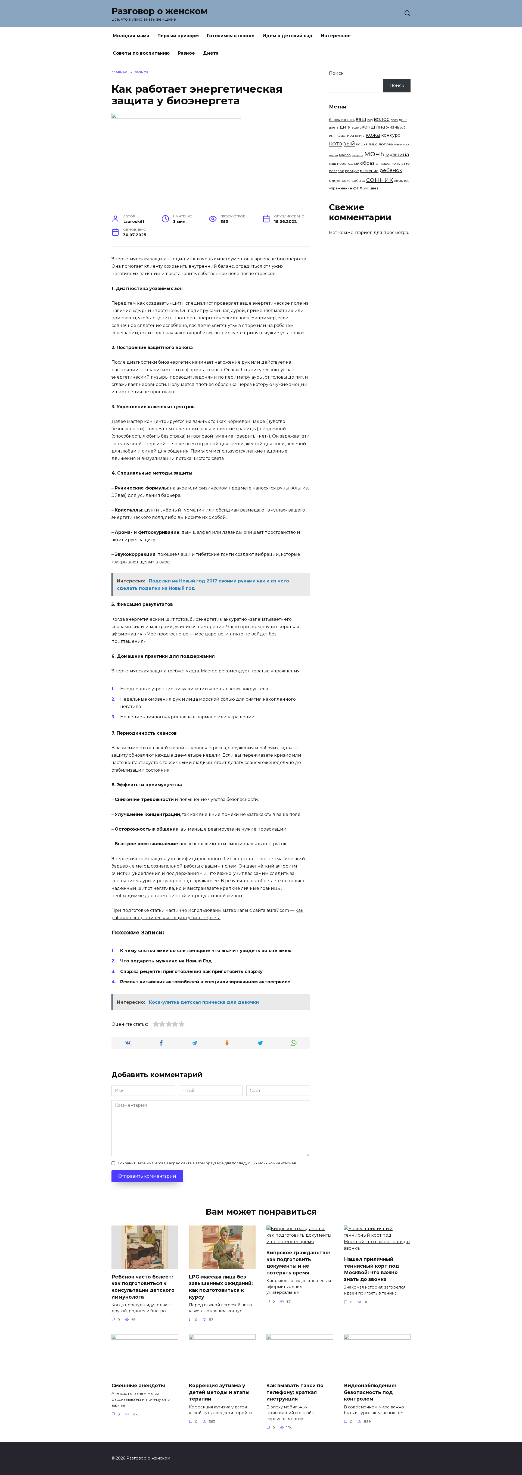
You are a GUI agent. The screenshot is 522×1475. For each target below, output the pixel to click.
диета (333, 127)
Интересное (336, 35)
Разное (186, 53)
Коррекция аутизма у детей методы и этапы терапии (219, 1392)
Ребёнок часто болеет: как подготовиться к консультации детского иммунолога (143, 1287)
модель (357, 155)
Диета (211, 53)
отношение (386, 163)
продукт (352, 171)
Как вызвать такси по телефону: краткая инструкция (295, 1392)
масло (345, 155)
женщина (372, 127)
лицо (373, 144)
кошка (362, 144)
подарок (336, 171)
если (355, 127)
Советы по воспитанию (141, 53)
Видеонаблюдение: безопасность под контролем (370, 1392)
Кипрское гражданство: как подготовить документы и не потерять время (298, 1263)
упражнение (340, 188)
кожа (373, 134)
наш (332, 163)
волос (382, 119)
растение (369, 171)
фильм (361, 188)
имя (332, 136)
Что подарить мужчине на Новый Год (166, 960)
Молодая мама (131, 35)
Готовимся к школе (230, 35)
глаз (394, 120)
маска (333, 155)
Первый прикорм (178, 35)
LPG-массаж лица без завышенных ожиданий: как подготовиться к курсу (221, 1287)
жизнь (392, 127)
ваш (361, 119)
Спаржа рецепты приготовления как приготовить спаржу (191, 971)
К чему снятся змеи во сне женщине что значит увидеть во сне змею (205, 950)
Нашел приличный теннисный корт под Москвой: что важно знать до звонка (371, 1269)
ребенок (391, 170)
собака (358, 180)
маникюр (401, 144)
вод (370, 120)
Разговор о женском (159, 11)
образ (367, 163)
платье (403, 163)
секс (346, 181)
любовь (386, 144)
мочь (374, 153)
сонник (379, 179)
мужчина (397, 154)
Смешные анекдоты (138, 1385)
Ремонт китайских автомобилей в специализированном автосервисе (205, 981)
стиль (398, 181)
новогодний (348, 163)
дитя (345, 127)
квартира (345, 135)
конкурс (390, 135)
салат (335, 180)
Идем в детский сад (288, 35)
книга (360, 136)
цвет (374, 188)
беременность (342, 120)
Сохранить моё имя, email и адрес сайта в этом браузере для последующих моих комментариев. (207, 1163)
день (403, 120)
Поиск (336, 73)
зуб (402, 127)
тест (407, 181)
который (342, 143)
